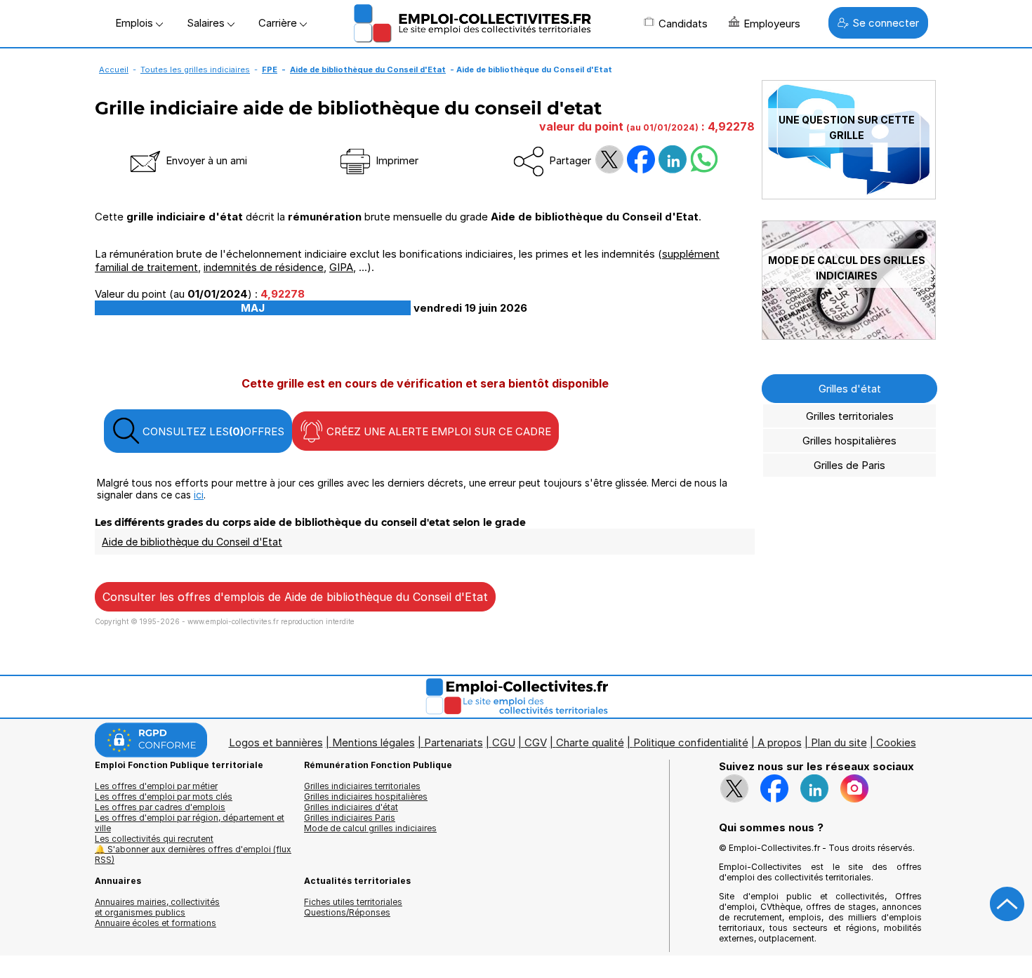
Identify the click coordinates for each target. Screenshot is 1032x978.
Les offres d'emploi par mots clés (163, 796)
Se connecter (885, 22)
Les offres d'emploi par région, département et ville (189, 822)
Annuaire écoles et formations (155, 923)
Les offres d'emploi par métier (156, 786)
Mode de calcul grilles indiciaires (370, 828)
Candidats (683, 23)
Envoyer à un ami (205, 160)
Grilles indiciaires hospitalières (366, 796)
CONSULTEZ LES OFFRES (212, 431)
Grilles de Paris (849, 465)
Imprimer (395, 160)
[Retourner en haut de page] (1007, 904)
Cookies (896, 742)
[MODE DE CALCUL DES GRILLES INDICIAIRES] (849, 336)
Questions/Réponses (347, 912)
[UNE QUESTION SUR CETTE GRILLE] (849, 195)
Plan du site (839, 742)
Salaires (207, 22)
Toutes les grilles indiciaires (195, 69)
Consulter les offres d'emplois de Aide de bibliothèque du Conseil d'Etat (295, 597)
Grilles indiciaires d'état (351, 807)
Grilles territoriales (850, 416)
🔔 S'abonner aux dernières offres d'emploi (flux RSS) (193, 854)
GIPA (341, 267)
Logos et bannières (276, 742)
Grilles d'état (850, 388)
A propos (780, 742)
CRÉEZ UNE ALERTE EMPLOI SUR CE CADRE (437, 431)
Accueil (113, 69)
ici (199, 495)
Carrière (279, 22)
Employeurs (771, 23)
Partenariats (453, 742)
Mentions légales (373, 742)
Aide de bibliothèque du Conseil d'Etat (368, 69)
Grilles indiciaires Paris (349, 817)
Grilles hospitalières (849, 440)
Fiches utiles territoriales (353, 902)
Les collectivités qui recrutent (154, 838)
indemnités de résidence (264, 267)
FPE (269, 69)
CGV (535, 742)
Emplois (135, 22)
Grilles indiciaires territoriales (362, 786)
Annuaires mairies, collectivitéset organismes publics (157, 907)
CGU (503, 742)
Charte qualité (590, 742)
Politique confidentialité (690, 742)
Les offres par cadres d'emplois (160, 807)
